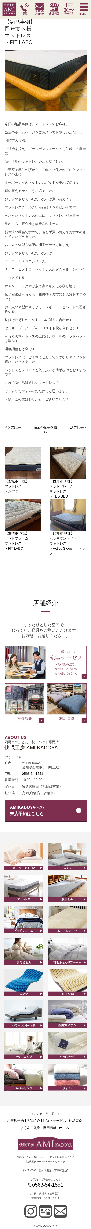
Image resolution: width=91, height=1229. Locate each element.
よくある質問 (30, 1127)
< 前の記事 (13, 427)
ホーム (64, 1127)
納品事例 (75, 1120)
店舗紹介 (33, 1120)
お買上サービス (54, 1120)
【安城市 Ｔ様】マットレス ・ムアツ (17, 486)
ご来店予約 (15, 1120)
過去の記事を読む (45, 429)
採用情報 (50, 1127)
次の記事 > (78, 427)
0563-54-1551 (32, 773)
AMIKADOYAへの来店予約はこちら (27, 810)
